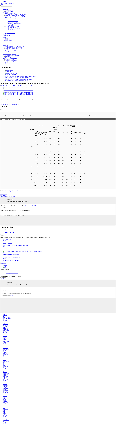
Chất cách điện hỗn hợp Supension (14, 23)
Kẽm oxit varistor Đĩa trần (13, 21)
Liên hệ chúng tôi (6, 35)
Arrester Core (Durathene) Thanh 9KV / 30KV (17, 16)
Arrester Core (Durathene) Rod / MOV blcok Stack (15, 15)
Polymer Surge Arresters (10, 13)
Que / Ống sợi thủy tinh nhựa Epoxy (12, 26)
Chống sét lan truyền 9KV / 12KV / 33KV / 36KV (17, 14)
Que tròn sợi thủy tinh (12, 27)
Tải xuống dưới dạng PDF (15, 104)
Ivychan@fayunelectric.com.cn (12, 273)
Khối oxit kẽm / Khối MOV (13, 18)
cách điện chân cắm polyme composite (11, 191)
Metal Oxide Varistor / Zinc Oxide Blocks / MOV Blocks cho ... (17, 77)
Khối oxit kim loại (3, 194)
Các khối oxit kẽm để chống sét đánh (7, 196)
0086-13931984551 (11, 271)
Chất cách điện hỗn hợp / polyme (11, 22)
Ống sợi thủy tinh (11, 31)
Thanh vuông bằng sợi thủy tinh (14, 28)
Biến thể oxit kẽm (11, 19)
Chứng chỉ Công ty (9, 11)
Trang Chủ (5, 7)
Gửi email (2, 278)
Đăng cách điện (11, 25)
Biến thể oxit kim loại (9, 17)
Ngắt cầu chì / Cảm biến (10, 33)
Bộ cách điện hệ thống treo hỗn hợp (12, 74)
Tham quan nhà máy (9, 10)
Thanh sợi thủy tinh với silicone (14, 30)
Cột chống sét (8, 71)
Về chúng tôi (5, 9)
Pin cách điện (10, 24)
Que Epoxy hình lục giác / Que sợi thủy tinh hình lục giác (15, 190)
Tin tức (4, 34)
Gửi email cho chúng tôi (5, 104)
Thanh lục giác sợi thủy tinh (13, 29)
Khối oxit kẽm (3, 195)
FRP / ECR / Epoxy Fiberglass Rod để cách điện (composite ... (17, 80)
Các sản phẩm (5, 12)
